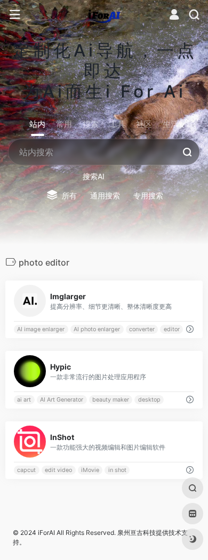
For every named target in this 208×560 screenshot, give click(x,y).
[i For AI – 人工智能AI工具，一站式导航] (104, 15)
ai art (24, 399)
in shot (117, 470)
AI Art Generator (61, 399)
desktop (149, 399)
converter (142, 329)
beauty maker (110, 399)
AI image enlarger (41, 329)
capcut (26, 470)
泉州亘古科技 (136, 533)
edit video (58, 470)
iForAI (46, 533)
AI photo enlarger (97, 329)
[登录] (174, 16)
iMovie (90, 470)
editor (172, 329)
